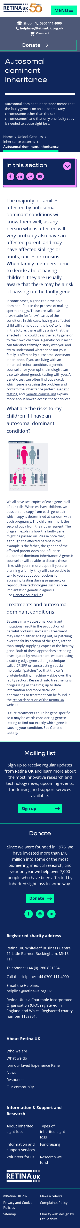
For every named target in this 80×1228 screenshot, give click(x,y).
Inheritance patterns (19, 141)
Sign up (29, 808)
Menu (61, 10)
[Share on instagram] (40, 914)
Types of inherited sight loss (52, 1131)
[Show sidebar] (67, 166)
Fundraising (50, 1144)
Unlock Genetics (30, 136)
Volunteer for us (20, 1156)
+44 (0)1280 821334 (43, 967)
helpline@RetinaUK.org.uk (41, 28)
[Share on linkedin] (51, 914)
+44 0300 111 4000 (53, 976)
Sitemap (9, 1214)
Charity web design (54, 1214)
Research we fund (51, 1159)
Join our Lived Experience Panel (34, 1065)
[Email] (40, 176)
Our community (20, 1086)
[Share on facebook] (28, 914)
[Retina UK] (22, 8)
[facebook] (10, 176)
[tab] (10, 136)
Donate (31, 45)
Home (8, 136)
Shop (27, 23)
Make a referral (51, 1196)
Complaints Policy (53, 1202)
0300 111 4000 (51, 23)
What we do (17, 1058)
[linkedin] (20, 176)
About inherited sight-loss (20, 1129)
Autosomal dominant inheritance (30, 146)
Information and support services (21, 1147)
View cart (42, 33)
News (11, 1072)
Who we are (17, 1051)
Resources (15, 1079)
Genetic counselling (41, 394)
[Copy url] (30, 176)
